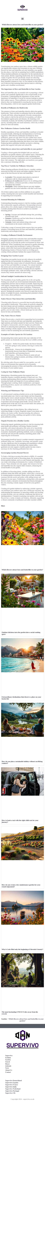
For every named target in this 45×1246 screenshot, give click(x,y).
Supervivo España (11, 1083)
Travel (7, 1062)
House (7, 1064)
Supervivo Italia (11, 1087)
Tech (7, 1068)
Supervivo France (11, 1085)
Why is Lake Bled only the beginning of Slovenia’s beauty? (22, 949)
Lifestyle (8, 1066)
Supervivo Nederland (12, 1089)
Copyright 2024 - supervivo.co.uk (22, 1099)
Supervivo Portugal (12, 1091)
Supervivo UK (10, 1093)
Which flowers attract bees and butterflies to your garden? (22, 570)
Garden (4, 1019)
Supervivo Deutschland (13, 1080)
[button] (22, 18)
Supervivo (8, 1055)
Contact (8, 1072)
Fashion (8, 1058)
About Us (8, 1070)
